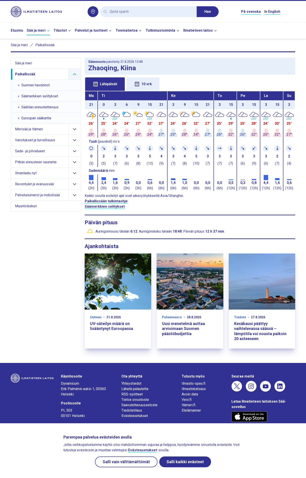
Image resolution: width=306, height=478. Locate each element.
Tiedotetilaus (131, 410)
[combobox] (151, 12)
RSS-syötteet (132, 394)
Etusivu (17, 30)
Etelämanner (191, 410)
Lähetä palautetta (134, 389)
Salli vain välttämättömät (126, 461)
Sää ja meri (36, 30)
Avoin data (190, 394)
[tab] (105, 84)
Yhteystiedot (131, 383)
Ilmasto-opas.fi (193, 383)
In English (272, 11)
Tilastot (60, 30)
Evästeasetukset (134, 416)
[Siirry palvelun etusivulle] (45, 11)
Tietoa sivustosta (135, 399)
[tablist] (190, 83)
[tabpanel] (190, 141)
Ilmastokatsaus (194, 389)
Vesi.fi (187, 399)
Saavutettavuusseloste (139, 405)
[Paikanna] (93, 11)
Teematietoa (127, 30)
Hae (207, 11)
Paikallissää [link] (44, 45)
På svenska (251, 11)
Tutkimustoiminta (160, 30)
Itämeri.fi (188, 405)
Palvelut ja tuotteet (91, 30)
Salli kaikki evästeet (185, 461)
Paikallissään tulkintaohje (106, 201)
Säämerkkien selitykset (105, 206)
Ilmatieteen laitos (198, 30)
